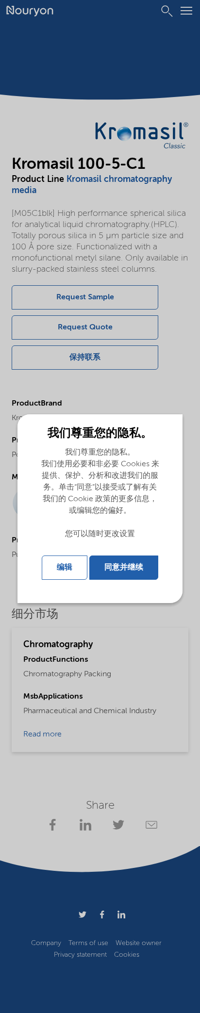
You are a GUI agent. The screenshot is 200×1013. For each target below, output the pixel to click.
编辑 (64, 568)
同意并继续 (123, 568)
